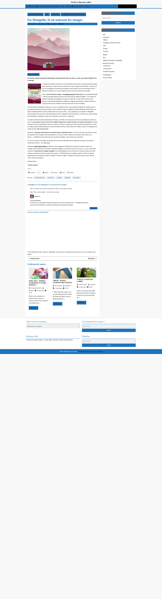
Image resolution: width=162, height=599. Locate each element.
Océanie (105, 51)
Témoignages (107, 75)
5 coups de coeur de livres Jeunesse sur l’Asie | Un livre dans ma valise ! (52, 188)
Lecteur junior (107, 68)
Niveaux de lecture (108, 63)
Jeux (62, 6)
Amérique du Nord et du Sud (111, 42)
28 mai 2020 (58, 285)
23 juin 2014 (33, 24)
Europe (105, 48)
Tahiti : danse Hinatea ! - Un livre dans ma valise (46, 192)
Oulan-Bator (76, 177)
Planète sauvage (33, 165)
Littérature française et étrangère (49, 6)
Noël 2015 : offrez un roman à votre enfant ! (37, 283)
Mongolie (67, 177)
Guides (87, 6)
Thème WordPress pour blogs (68, 351)
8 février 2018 (83, 284)
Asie (47, 14)
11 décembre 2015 (36, 288)
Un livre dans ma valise (81, 2)
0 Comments (40, 290)
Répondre (93, 208)
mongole (59, 177)
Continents (68, 6)
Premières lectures (108, 71)
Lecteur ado (55, 14)
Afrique (105, 40)
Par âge (34, 6)
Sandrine (42, 24)
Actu (27, 6)
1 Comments (58, 288)
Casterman (51, 177)
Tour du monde (79, 6)
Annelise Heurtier (69, 94)
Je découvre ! (34, 308)
